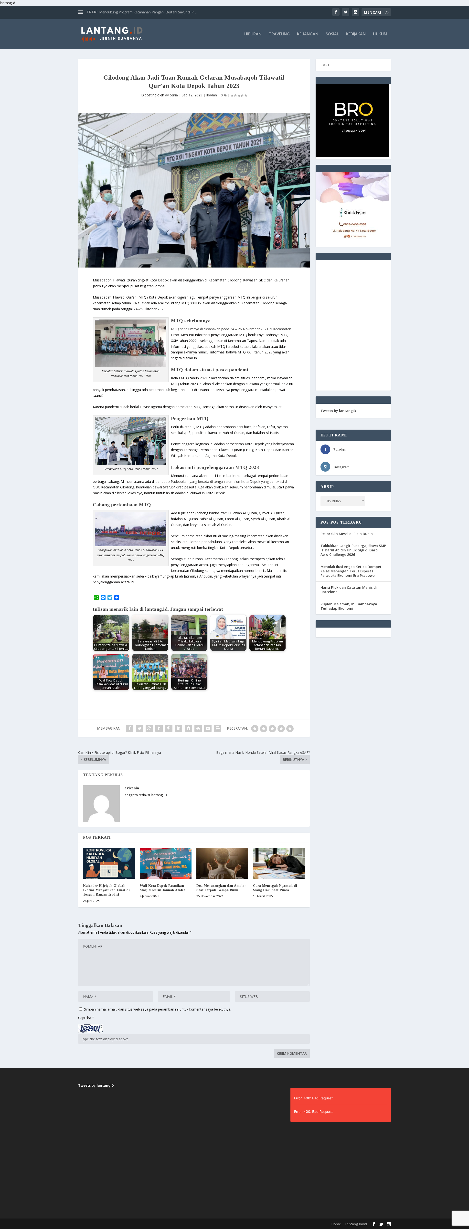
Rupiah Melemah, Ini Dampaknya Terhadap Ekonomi (348, 606)
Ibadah (211, 95)
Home (336, 1224)
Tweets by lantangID (338, 410)
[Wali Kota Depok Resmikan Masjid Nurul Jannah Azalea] (166, 863)
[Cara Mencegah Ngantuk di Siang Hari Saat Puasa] (279, 863)
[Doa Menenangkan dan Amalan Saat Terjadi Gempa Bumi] (222, 863)
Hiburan (252, 34)
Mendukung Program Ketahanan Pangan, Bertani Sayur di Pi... (148, 12)
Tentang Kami (356, 1224)
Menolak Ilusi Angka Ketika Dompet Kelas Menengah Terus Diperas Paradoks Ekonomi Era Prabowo (351, 571)
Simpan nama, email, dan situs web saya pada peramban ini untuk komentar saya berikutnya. (157, 1009)
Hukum (380, 34)
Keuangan (307, 34)
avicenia (171, 95)
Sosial (332, 34)
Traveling (279, 34)
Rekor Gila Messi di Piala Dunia (346, 533)
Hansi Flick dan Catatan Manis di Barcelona (348, 589)
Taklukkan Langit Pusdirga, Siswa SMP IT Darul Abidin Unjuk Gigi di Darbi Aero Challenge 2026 (353, 550)
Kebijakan (356, 34)
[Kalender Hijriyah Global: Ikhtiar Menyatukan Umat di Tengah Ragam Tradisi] (109, 863)
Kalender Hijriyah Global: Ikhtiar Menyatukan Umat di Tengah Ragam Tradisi (106, 890)
